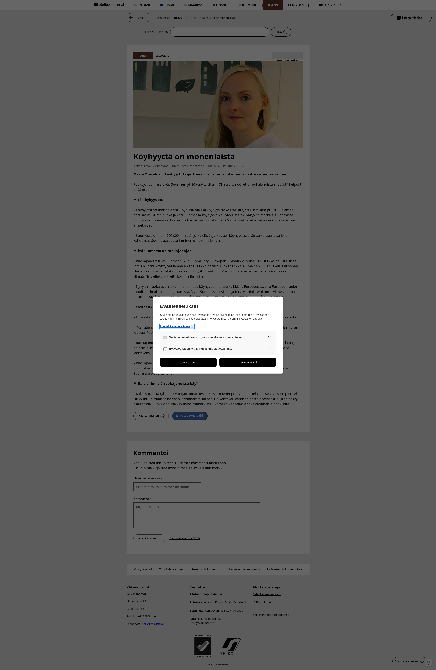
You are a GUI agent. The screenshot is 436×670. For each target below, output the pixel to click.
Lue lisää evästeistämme (175, 326)
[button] (269, 337)
